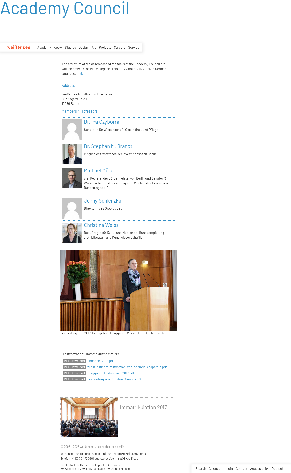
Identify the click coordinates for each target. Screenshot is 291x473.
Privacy (115, 465)
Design (84, 47)
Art (94, 47)
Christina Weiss (101, 225)
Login (229, 468)
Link (80, 73)
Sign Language (120, 468)
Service (133, 47)
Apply (58, 47)
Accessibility (259, 468)
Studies (70, 47)
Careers (119, 47)
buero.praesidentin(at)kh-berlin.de (116, 458)
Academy (44, 47)
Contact (241, 468)
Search (201, 468)
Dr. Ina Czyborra (101, 121)
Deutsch (278, 468)
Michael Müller (99, 170)
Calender (215, 468)
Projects (105, 47)
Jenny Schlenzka (102, 200)
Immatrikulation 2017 (143, 407)
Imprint (99, 465)
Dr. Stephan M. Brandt (108, 146)
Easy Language (95, 468)
